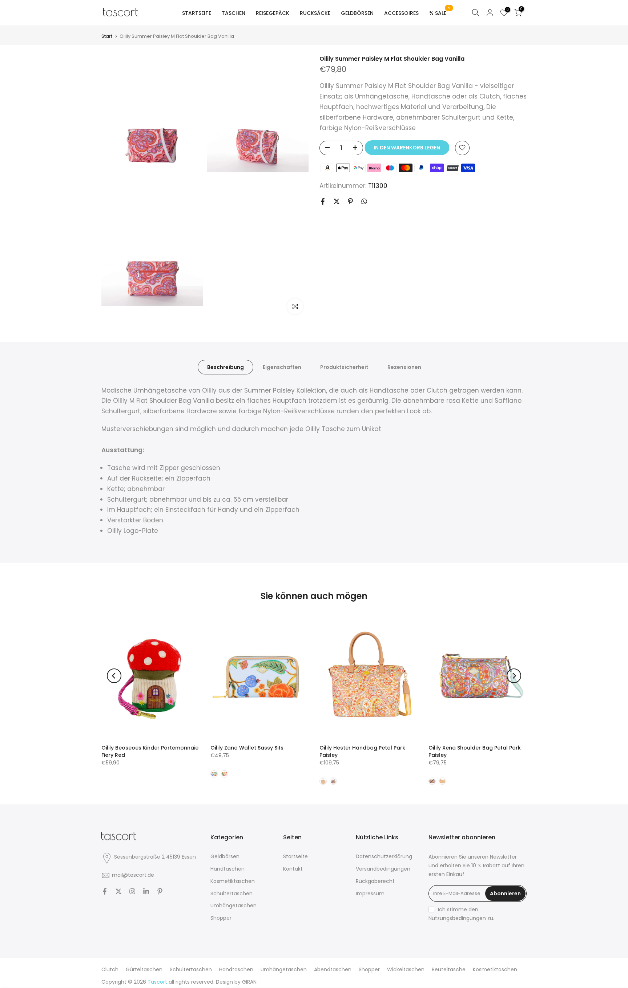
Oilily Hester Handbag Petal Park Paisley (362, 751)
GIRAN (249, 981)
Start (106, 36)
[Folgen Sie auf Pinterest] (160, 891)
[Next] (514, 675)
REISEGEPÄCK (272, 13)
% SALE (440, 13)
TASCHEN (233, 13)
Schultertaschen (231, 893)
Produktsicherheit (344, 366)
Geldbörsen (224, 856)
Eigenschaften (282, 366)
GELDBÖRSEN (357, 13)
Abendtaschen (332, 969)
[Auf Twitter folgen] (118, 891)
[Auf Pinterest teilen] (350, 201)
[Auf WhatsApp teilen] (364, 201)
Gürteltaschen (144, 969)
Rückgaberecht (375, 881)
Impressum (370, 893)
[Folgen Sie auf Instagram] (132, 891)
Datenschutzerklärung (384, 856)
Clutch (109, 969)
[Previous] (114, 675)
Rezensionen (404, 366)
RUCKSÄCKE (315, 13)
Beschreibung (225, 366)
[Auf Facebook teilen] (322, 201)
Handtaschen (227, 868)
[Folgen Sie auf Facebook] (104, 891)
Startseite (295, 856)
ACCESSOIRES (401, 13)
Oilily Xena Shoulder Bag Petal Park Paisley (474, 751)
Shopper (221, 917)
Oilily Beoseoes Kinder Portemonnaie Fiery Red (149, 751)
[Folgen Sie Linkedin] (146, 891)
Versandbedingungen (383, 868)
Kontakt (293, 868)
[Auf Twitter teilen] (336, 201)
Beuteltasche (449, 969)
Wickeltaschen (405, 969)
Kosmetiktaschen (232, 881)
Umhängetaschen (233, 905)
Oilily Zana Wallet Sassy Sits (246, 747)
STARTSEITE (196, 13)
